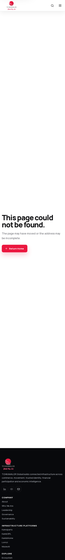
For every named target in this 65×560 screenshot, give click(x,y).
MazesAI (6, 546)
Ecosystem (7, 557)
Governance (8, 514)
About (5, 501)
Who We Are (7, 505)
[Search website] (52, 5)
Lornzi (5, 542)
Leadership (7, 510)
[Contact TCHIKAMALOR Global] (18, 489)
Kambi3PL (6, 533)
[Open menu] (60, 5)
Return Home (16, 248)
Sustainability (8, 518)
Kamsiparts (7, 529)
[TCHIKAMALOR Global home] (12, 5)
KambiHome (7, 538)
